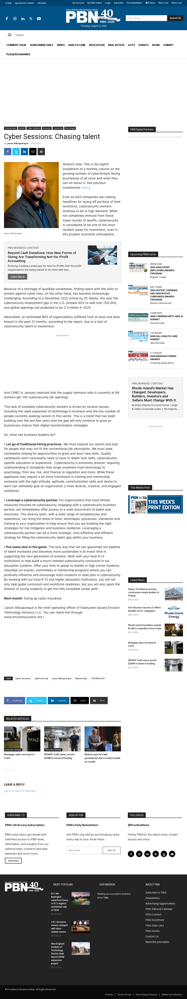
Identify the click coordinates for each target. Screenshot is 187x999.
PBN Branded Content (23, 247)
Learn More (17, 276)
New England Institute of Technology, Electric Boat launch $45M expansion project (57, 953)
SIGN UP (112, 850)
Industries (58, 128)
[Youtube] (39, 19)
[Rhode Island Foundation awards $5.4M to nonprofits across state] (174, 630)
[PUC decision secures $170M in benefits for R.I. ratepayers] (174, 612)
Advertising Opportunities (160, 903)
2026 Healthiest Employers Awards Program (162, 270)
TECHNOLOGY (98, 678)
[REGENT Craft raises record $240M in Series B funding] (62, 738)
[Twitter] (31, 19)
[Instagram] (15, 19)
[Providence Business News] (93, 16)
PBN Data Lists (155, 925)
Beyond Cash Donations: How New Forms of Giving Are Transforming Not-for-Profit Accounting (42, 257)
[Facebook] (7, 19)
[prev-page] (6, 769)
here (84, 187)
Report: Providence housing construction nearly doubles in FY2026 (143, 592)
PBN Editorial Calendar (159, 909)
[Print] (41, 151)
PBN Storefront (155, 920)
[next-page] (12, 769)
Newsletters (153, 898)
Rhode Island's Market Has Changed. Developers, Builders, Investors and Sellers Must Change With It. (154, 394)
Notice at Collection (172, 994)
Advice (34, 123)
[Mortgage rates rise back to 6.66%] (22, 738)
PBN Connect (154, 914)
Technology (70, 128)
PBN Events (153, 931)
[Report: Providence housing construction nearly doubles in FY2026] (174, 594)
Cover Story (91, 749)
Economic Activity (13, 749)
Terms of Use (124, 994)
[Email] (33, 151)
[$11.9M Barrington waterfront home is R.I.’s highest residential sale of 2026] (81, 898)
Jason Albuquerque (17, 143)
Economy (47, 128)
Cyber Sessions (34, 128)
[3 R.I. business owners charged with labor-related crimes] (81, 926)
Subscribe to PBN (156, 892)
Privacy (109, 994)
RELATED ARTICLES (17, 718)
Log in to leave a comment (20, 790)
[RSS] (155, 854)
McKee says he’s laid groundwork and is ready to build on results (102, 758)
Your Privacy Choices (146, 994)
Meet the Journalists (157, 942)
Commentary (20, 123)
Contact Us (152, 936)
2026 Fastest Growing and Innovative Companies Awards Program (164, 295)
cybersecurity (41, 678)
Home (7, 123)
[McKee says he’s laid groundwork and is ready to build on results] (103, 738)
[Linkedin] (23, 19)
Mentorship (81, 678)
